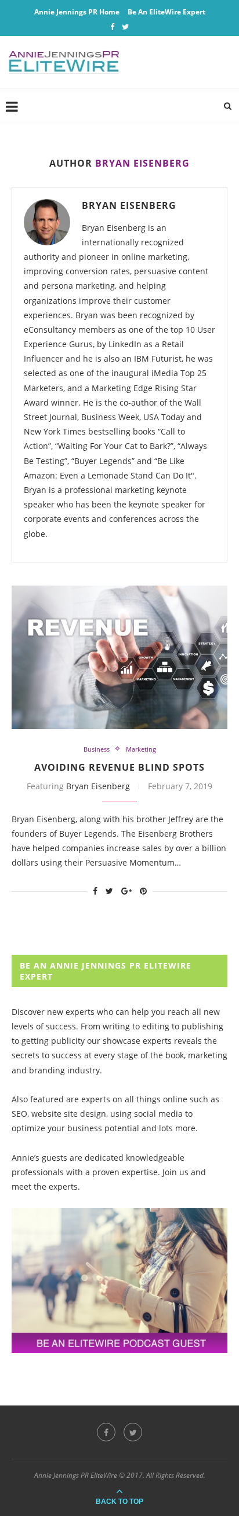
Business (97, 749)
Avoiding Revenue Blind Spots (119, 767)
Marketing (141, 749)
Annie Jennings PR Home (76, 12)
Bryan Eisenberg (129, 205)
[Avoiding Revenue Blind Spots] (119, 657)
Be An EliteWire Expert (166, 12)
